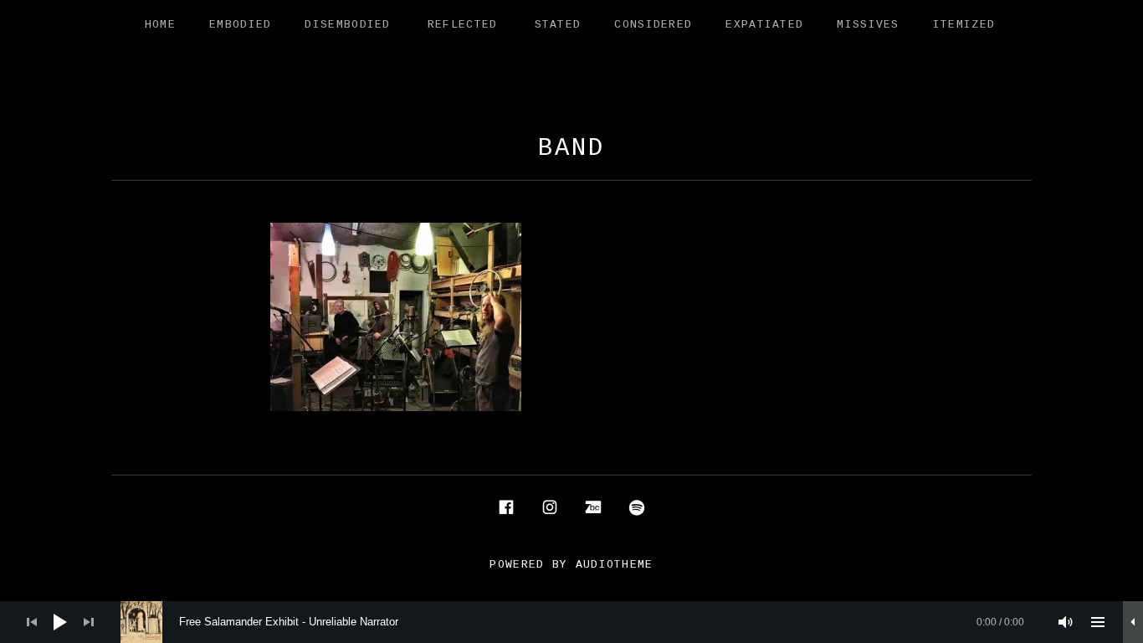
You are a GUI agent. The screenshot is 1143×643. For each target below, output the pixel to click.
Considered (653, 24)
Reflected (463, 24)
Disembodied (347, 24)
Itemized (964, 24)
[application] (571, 622)
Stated (558, 24)
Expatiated (764, 24)
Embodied (240, 24)
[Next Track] (88, 622)
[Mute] (1066, 622)
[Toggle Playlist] (1097, 622)
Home (160, 24)
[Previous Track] (31, 622)
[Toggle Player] (1133, 622)
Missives (868, 24)
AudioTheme (615, 564)
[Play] (60, 622)
